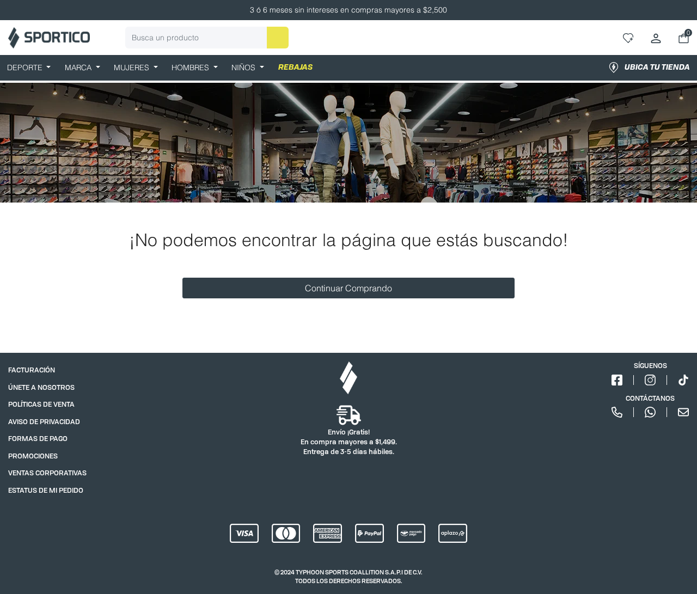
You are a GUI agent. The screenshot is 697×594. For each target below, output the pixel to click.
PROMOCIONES (33, 456)
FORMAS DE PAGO (38, 438)
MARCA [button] (79, 67)
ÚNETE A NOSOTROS (41, 387)
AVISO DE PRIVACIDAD (44, 421)
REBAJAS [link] (295, 67)
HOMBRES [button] (191, 67)
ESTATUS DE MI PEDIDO (45, 490)
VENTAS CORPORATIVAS (47, 472)
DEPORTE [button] (26, 67)
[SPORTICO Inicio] (49, 37)
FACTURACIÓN (31, 370)
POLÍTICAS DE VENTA (41, 404)
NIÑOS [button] (244, 67)
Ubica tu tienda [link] (657, 67)
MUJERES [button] (132, 67)
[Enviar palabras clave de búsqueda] (278, 37)
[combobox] (207, 37)
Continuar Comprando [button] (348, 288)
